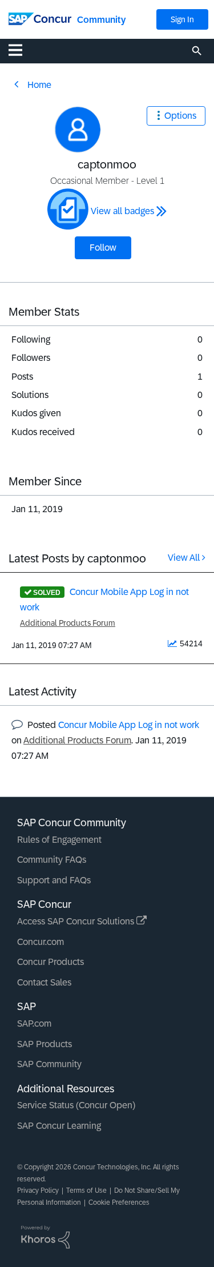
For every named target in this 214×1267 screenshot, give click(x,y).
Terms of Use (86, 1190)
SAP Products (44, 1044)
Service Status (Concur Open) (76, 1105)
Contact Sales (44, 982)
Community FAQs (51, 859)
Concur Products (50, 962)
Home (39, 85)
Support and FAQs (54, 880)
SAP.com (34, 1023)
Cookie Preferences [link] (119, 1202)
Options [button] (180, 115)
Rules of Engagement (59, 839)
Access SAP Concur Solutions (76, 921)
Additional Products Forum (67, 623)
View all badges (122, 211)
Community (101, 20)
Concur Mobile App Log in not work (128, 725)
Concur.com (40, 942)
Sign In (182, 19)
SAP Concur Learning (59, 1126)
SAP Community (49, 1064)
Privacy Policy (38, 1190)
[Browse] (21, 49)
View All (184, 557)
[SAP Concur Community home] (40, 18)
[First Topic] (67, 209)
